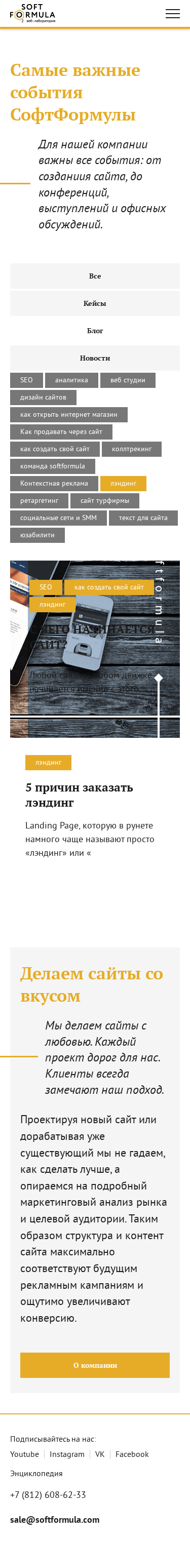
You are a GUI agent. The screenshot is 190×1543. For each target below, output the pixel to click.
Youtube (24, 1455)
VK (100, 1455)
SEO (26, 380)
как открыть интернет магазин (69, 415)
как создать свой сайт (55, 449)
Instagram (67, 1455)
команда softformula (52, 466)
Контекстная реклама (54, 484)
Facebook (132, 1455)
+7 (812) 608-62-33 (48, 1495)
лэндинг (123, 484)
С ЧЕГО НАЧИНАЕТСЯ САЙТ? (92, 637)
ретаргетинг (39, 501)
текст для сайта (143, 518)
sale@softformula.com (54, 1520)
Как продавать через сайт (61, 432)
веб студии (127, 380)
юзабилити (37, 535)
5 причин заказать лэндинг (79, 795)
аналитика (71, 380)
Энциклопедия (36, 1474)
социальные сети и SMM (58, 518)
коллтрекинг (131, 449)
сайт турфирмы (105, 501)
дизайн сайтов (43, 397)
